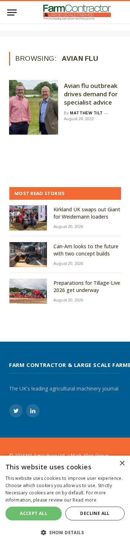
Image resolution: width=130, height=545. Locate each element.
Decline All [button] (94, 513)
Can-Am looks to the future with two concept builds (85, 250)
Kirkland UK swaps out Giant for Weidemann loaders (86, 213)
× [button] (122, 463)
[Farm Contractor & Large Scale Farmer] (77, 12)
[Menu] (12, 12)
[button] (65, 532)
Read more (84, 500)
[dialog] (65, 500)
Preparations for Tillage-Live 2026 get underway (86, 286)
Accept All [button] (33, 513)
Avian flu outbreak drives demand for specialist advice (91, 94)
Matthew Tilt (86, 113)
